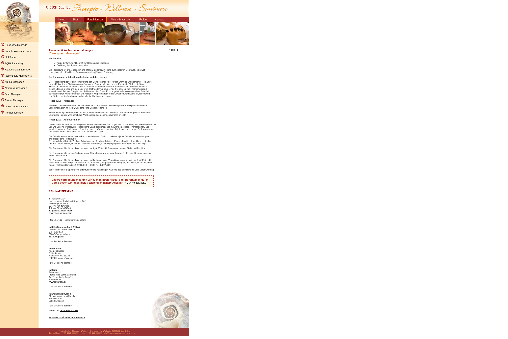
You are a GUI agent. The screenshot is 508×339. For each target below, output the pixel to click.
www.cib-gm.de (56, 236)
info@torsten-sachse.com (114, 333)
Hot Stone (10, 57)
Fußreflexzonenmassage (18, 51)
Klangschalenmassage (17, 69)
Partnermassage (13, 112)
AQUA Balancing (13, 63)
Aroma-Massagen (14, 82)
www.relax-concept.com (60, 213)
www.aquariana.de (57, 282)
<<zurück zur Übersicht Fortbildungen (67, 317)
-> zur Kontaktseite (135, 182)
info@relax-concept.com (60, 210)
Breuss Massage (13, 100)
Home (61, 19)
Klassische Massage (15, 45)
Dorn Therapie (12, 94)
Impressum (131, 333)
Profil (76, 19)
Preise (143, 19)
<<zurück (173, 50)
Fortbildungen (95, 19)
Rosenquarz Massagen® (18, 75)
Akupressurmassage (15, 88)
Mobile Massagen (121, 19)
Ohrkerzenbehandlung (16, 106)
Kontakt (159, 19)
